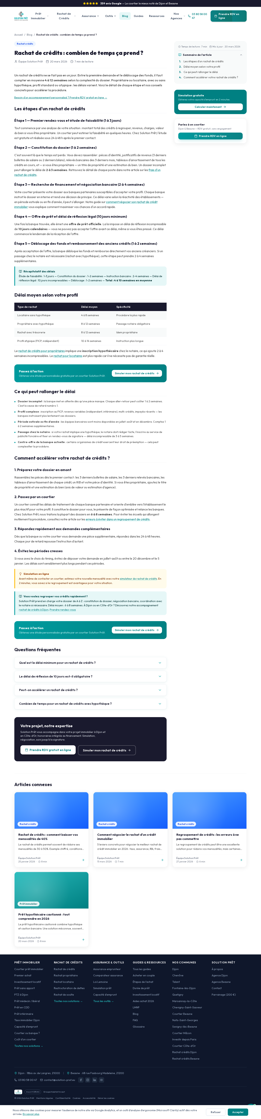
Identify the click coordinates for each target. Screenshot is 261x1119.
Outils (109, 16)
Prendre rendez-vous (63, 609)
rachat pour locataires (67, 356)
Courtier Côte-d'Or (184, 1046)
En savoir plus (31, 1114)
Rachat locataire (64, 982)
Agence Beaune (221, 982)
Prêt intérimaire (23, 1014)
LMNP (136, 1007)
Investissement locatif (27, 982)
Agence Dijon (220, 975)
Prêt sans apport (24, 988)
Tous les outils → (103, 1001)
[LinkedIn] (94, 1080)
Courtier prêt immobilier (28, 969)
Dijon (175, 969)
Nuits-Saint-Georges (185, 1020)
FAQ (135, 1020)
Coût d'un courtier (25, 1039)
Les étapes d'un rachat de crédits (201, 61)
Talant (176, 982)
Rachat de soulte (64, 994)
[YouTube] (101, 1080)
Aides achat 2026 (143, 1001)
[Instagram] (87, 1080)
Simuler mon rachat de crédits (134, 373)
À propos (217, 969)
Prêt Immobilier (38, 16)
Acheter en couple (144, 975)
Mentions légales (44, 1098)
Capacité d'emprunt (26, 1026)
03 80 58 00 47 (27, 1080)
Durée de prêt (141, 988)
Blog (125, 16)
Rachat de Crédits (64, 16)
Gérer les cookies (106, 1098)
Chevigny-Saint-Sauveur (187, 1007)
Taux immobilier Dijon (27, 1020)
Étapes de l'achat (143, 982)
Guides (138, 16)
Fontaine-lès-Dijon (184, 988)
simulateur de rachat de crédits (138, 578)
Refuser (216, 1112)
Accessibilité (89, 1098)
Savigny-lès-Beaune (184, 1026)
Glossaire (139, 1026)
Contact (217, 988)
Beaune (75, 1073)
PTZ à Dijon (21, 994)
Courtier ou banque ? (27, 1033)
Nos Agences (176, 16)
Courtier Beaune (182, 1014)
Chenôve (177, 975)
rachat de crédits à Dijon (34, 609)
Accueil (18, 34)
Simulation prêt (102, 988)
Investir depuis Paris (184, 1039)
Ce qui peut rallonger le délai (198, 72)
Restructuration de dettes (69, 988)
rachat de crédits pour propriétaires (41, 351)
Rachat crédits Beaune (185, 1058)
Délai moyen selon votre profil (199, 66)
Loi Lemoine (100, 982)
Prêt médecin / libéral (27, 1001)
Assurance (89, 16)
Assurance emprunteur (107, 969)
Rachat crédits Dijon (184, 1052)
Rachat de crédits (64, 969)
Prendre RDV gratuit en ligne (50, 750)
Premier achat (22, 975)
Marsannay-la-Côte (184, 1001)
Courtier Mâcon (181, 1033)
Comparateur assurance (108, 975)
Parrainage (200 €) (224, 994)
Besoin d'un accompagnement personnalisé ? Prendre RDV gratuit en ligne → (60, 97)
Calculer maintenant (208, 107)
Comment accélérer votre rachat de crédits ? (208, 77)
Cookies (76, 1098)
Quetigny (177, 994)
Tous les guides (142, 969)
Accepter (238, 1112)
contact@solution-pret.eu (59, 1080)
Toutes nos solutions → (28, 1046)
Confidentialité (62, 1098)
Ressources (156, 16)
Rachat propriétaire (66, 975)
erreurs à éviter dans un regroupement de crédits (118, 519)
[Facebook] (80, 1080)
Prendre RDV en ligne (229, 16)
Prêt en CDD (21, 1007)
